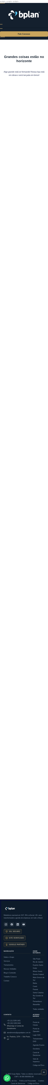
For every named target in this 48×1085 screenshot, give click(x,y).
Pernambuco (37, 1001)
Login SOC (37, 1035)
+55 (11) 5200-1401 (14, 1021)
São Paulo (36, 959)
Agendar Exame (38, 1045)
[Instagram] (6, 924)
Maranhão (36, 1004)
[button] (24, 27)
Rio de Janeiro (38, 962)
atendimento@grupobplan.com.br (18, 1033)
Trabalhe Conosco (10, 977)
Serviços (7, 961)
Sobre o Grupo (9, 957)
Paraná (35, 989)
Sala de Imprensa (36, 1060)
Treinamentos (8, 965)
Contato (6, 981)
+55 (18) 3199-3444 (14, 1023)
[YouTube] (23, 924)
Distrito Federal (38, 974)
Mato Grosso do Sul (38, 979)
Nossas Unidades (10, 969)
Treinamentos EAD (38, 1040)
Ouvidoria (36, 1049)
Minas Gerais (37, 971)
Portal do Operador (36, 1030)
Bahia (35, 983)
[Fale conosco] (7, 1078)
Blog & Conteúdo (10, 973)
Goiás (35, 968)
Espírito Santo (38, 965)
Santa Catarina (38, 993)
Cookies (41, 1081)
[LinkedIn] (18, 924)
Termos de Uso (11, 1081)
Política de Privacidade (27, 1081)
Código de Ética (38, 1065)
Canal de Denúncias (36, 1054)
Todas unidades (38, 1009)
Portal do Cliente (36, 1023)
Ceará (35, 986)
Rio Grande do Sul (38, 997)
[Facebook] (12, 924)
